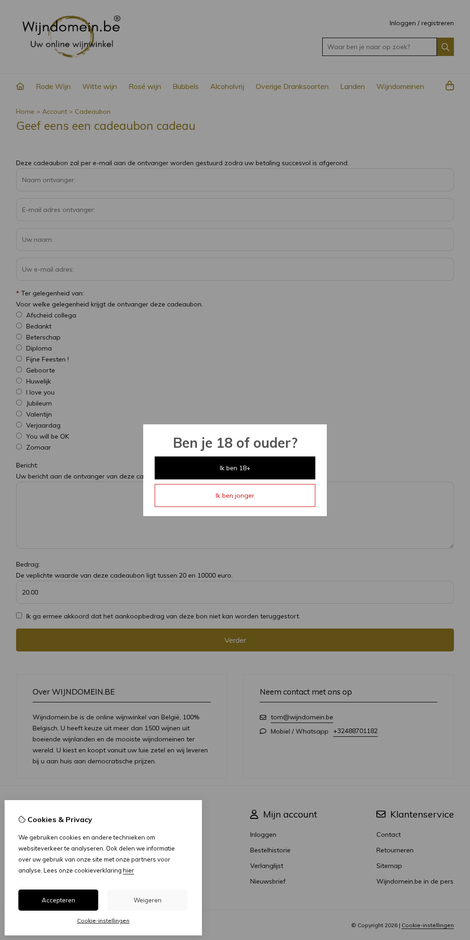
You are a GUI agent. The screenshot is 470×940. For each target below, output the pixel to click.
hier (128, 870)
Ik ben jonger (235, 495)
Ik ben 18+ (235, 468)
